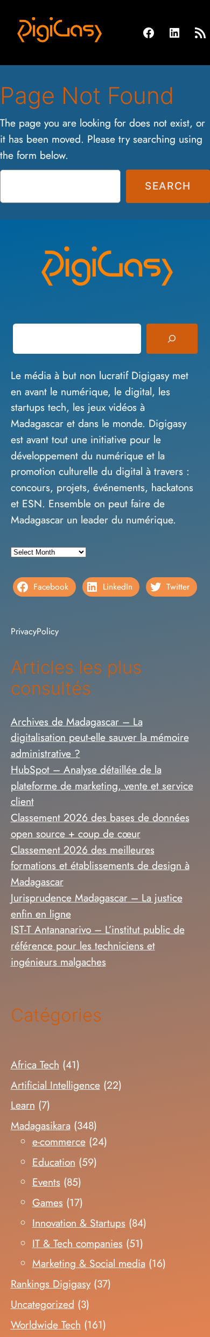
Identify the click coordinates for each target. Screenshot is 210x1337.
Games (47, 1202)
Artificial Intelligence (55, 1085)
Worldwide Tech (46, 1324)
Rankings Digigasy (50, 1283)
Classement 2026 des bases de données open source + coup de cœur (100, 825)
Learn (23, 1104)
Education (53, 1162)
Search (168, 185)
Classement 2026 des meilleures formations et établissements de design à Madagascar (100, 866)
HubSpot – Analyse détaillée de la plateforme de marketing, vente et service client (102, 785)
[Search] (171, 339)
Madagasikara (41, 1125)
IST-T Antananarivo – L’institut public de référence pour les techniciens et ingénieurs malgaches (98, 945)
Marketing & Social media (88, 1263)
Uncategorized (42, 1304)
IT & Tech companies (77, 1243)
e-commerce (59, 1141)
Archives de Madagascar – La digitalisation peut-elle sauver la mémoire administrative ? (100, 737)
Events (46, 1181)
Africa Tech (35, 1064)
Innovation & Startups (78, 1222)
